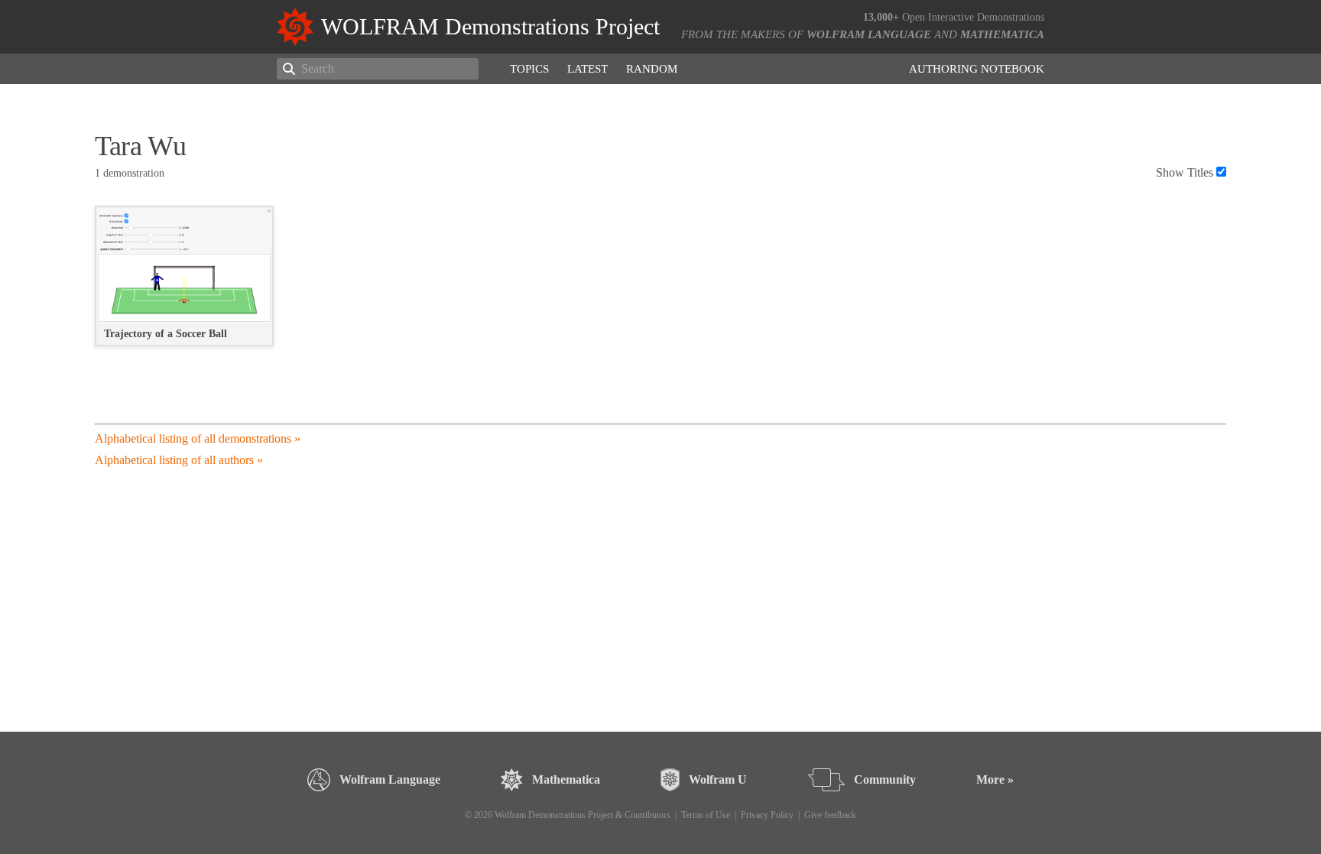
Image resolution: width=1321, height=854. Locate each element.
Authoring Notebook (976, 69)
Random (651, 69)
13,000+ (881, 17)
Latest (587, 69)
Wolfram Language (869, 34)
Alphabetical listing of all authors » (179, 459)
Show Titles (1184, 172)
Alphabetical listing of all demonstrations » (197, 438)
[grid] (660, 284)
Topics (529, 69)
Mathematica (1002, 34)
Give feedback (830, 815)
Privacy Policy (767, 815)
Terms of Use (705, 815)
